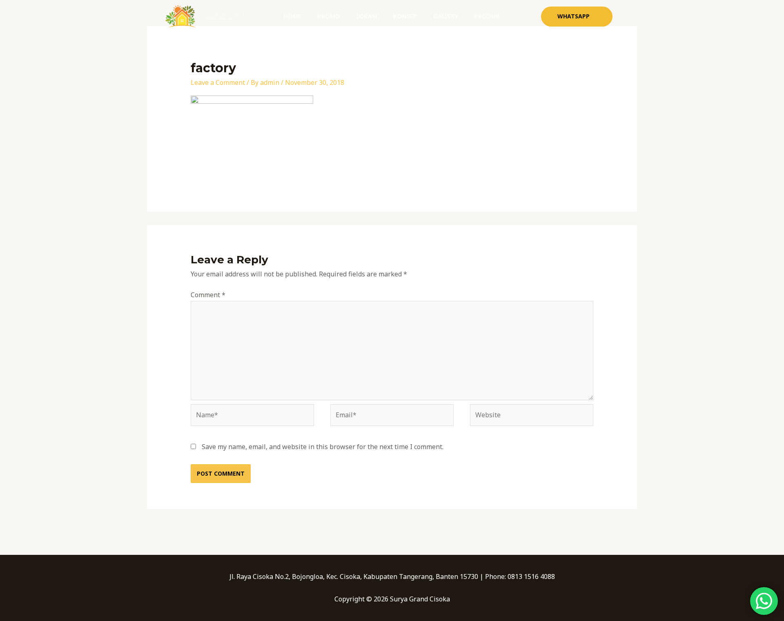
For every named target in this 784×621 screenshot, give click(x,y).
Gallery (445, 16)
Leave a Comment (218, 82)
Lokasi (366, 16)
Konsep (405, 16)
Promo (329, 16)
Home (292, 16)
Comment (208, 294)
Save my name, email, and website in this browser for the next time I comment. (322, 446)
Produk (486, 16)
